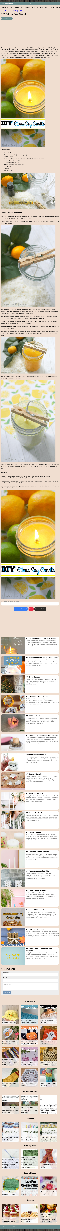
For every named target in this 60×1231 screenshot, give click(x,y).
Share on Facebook (21, 609)
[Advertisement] (30, 33)
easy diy (10, 601)
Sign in (27, 4)
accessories (4, 601)
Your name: (6, 972)
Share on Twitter (40, 609)
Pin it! (31, 609)
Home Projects (7, 18)
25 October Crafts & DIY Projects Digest (12, 11)
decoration (16, 601)
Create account (34, 4)
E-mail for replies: (8, 978)
